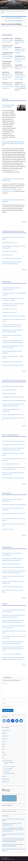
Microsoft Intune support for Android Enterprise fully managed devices (8, 86)
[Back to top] (25, 858)
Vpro (6, 763)
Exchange (4, 733)
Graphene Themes (11, 859)
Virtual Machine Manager (9, 773)
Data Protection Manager (9, 766)
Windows (4, 776)
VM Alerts (4, 68)
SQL (3, 757)
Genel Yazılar (5, 735)
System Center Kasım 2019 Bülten (13, 20)
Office (3, 752)
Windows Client (5, 779)
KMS (3, 746)
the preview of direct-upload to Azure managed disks (20, 51)
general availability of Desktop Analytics (19, 42)
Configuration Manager (9, 762)
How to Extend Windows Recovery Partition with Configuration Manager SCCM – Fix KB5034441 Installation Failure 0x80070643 (13, 840)
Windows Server (6, 781)
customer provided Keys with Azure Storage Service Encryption (20, 77)
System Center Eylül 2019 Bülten (14, 18)
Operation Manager (8, 768)
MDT (3, 749)
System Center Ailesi (10, 10)
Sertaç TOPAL (4, 25)
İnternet (4, 744)
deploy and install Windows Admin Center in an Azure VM (20, 59)
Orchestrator (7, 771)
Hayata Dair (4, 738)
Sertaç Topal (4, 7)
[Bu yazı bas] (25, 26)
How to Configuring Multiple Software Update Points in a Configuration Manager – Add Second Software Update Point (13, 829)
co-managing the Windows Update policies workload (20, 86)
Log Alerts (9, 66)
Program (4, 754)
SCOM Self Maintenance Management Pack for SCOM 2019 (7, 56)
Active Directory (6, 730)
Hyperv (3, 741)
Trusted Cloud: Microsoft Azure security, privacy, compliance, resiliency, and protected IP (12, 189)
